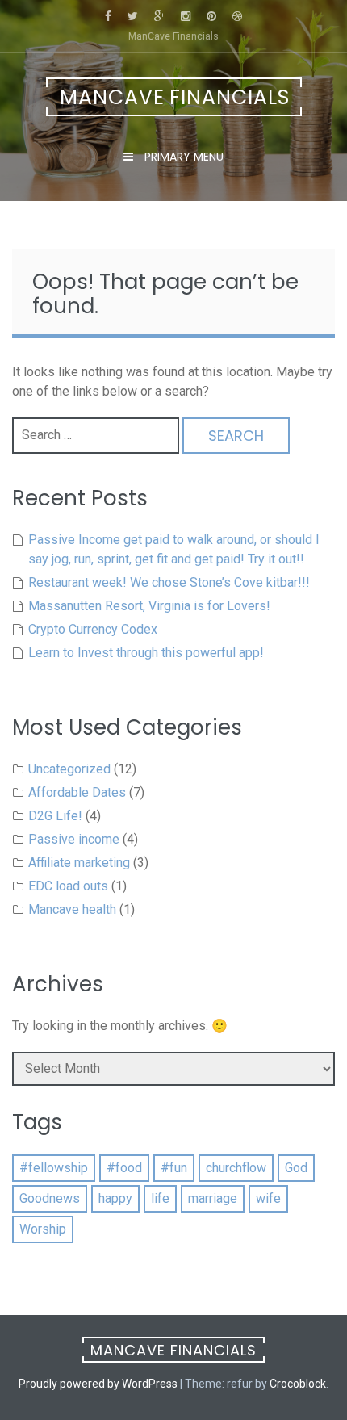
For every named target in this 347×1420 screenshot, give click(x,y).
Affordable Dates (77, 792)
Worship (42, 1229)
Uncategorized (69, 769)
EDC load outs (68, 886)
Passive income (73, 839)
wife (268, 1198)
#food (124, 1167)
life (160, 1198)
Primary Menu (182, 157)
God (296, 1167)
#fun (174, 1167)
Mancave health (72, 909)
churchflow (236, 1167)
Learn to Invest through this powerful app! (146, 652)
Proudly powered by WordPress (98, 1383)
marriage (212, 1198)
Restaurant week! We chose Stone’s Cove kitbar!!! (169, 582)
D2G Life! (55, 815)
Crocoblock (298, 1383)
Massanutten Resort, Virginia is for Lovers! (149, 606)
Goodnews (49, 1198)
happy (115, 1198)
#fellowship (53, 1167)
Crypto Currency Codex (92, 629)
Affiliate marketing (79, 862)
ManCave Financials (175, 97)
